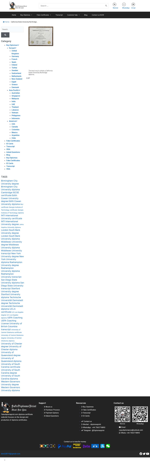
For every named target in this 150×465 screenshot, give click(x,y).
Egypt (14, 82)
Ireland (14, 65)
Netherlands (16, 76)
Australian (16, 93)
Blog (85, 15)
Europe (12, 48)
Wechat (115, 8)
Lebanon (15, 110)
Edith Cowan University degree (10, 198)
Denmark (15, 87)
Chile (14, 138)
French (14, 59)
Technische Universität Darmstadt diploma (12, 306)
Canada (15, 127)
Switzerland (16, 73)
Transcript (59, 15)
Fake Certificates (43, 15)
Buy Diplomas (25, 15)
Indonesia (16, 118)
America (12, 121)
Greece (14, 84)
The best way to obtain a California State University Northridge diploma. (41, 72)
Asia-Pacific (14, 90)
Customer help (72, 15)
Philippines (16, 115)
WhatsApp (125, 8)
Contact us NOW (98, 15)
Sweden (15, 70)
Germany (15, 56)
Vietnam (15, 113)
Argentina (15, 135)
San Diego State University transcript (12, 285)
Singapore (16, 96)
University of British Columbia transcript (11, 326)
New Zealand (17, 79)
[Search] (106, 5)
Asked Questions (13, 152)
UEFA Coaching (15, 317)
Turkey (14, 68)
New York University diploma (12, 259)
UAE (13, 104)
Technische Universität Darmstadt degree (12, 300)
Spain (14, 62)
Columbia (15, 130)
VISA (8, 149)
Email (133, 8)
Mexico (15, 132)
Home (14, 15)
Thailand (15, 107)
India (13, 101)
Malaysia (15, 99)
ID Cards (9, 144)
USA (13, 124)
